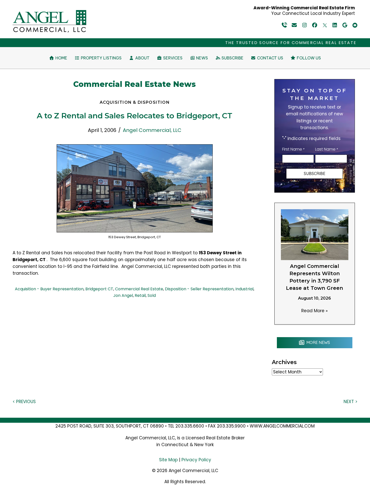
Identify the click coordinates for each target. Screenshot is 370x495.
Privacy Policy (196, 460)
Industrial (244, 289)
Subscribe (314, 173)
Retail (140, 295)
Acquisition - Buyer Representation (49, 289)
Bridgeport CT (99, 289)
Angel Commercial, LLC (152, 130)
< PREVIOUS (24, 402)
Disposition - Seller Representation (199, 289)
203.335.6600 (189, 426)
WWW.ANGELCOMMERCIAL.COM (282, 426)
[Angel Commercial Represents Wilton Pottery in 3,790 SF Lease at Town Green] (314, 234)
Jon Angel (123, 295)
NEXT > (350, 402)
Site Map (168, 460)
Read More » (314, 311)
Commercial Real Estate (139, 289)
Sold (151, 295)
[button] (284, 25)
